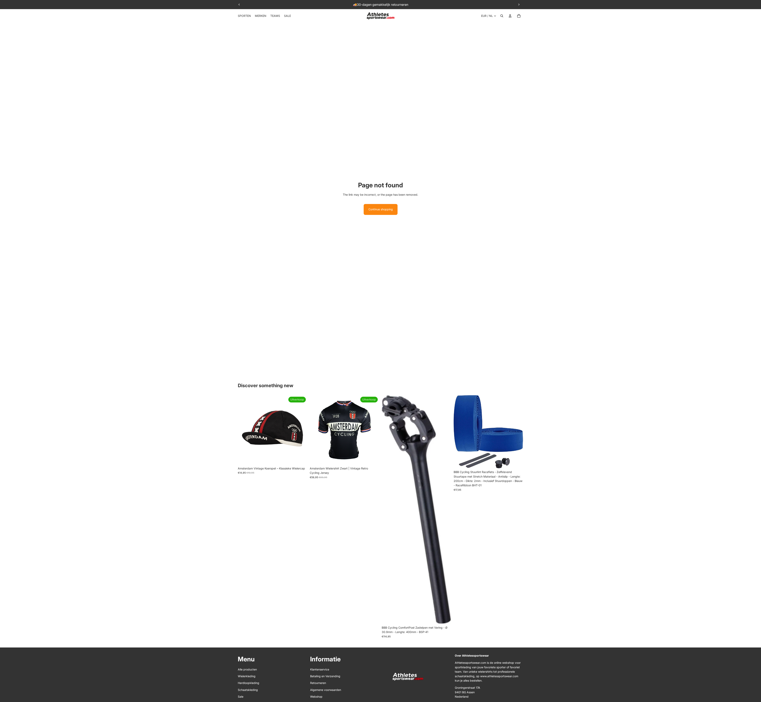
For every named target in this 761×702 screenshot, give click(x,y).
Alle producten (247, 669)
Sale (240, 696)
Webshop (316, 696)
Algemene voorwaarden (325, 689)
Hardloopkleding (248, 683)
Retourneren (318, 683)
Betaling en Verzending (325, 676)
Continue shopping (380, 209)
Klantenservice (319, 669)
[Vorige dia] (239, 4)
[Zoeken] (501, 15)
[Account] (510, 15)
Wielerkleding (246, 676)
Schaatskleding (248, 689)
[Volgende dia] (518, 4)
